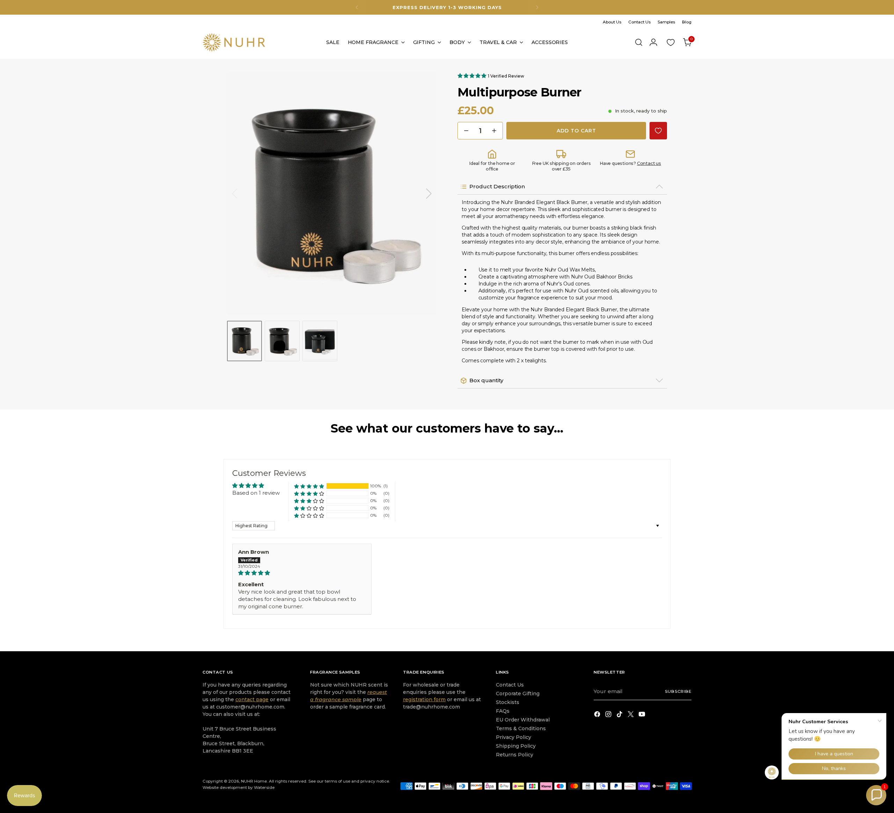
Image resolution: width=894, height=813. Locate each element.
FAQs (503, 711)
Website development (225, 787)
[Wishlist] (670, 42)
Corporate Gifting (518, 693)
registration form (424, 699)
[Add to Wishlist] (658, 130)
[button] (472, 75)
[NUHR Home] (234, 42)
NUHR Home (254, 781)
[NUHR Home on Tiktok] (620, 715)
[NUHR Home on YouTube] (642, 715)
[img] (302, 572)
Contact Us (510, 685)
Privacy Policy (513, 737)
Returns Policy (514, 755)
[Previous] (357, 7)
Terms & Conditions (521, 728)
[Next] (537, 7)
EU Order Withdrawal (523, 720)
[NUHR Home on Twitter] (631, 715)
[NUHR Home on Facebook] (598, 715)
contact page (252, 699)
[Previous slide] (234, 193)
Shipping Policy (516, 746)
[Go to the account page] (653, 42)
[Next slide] (429, 193)
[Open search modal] (639, 42)
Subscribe (678, 691)
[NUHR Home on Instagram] (609, 715)
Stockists (507, 702)
